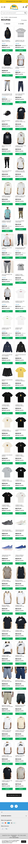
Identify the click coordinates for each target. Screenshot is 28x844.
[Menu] (2, 7)
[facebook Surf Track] (16, 806)
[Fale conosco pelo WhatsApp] (4, 7)
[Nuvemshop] (14, 837)
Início (2, 17)
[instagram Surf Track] (11, 806)
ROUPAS (6, 17)
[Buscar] (25, 13)
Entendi (23, 841)
